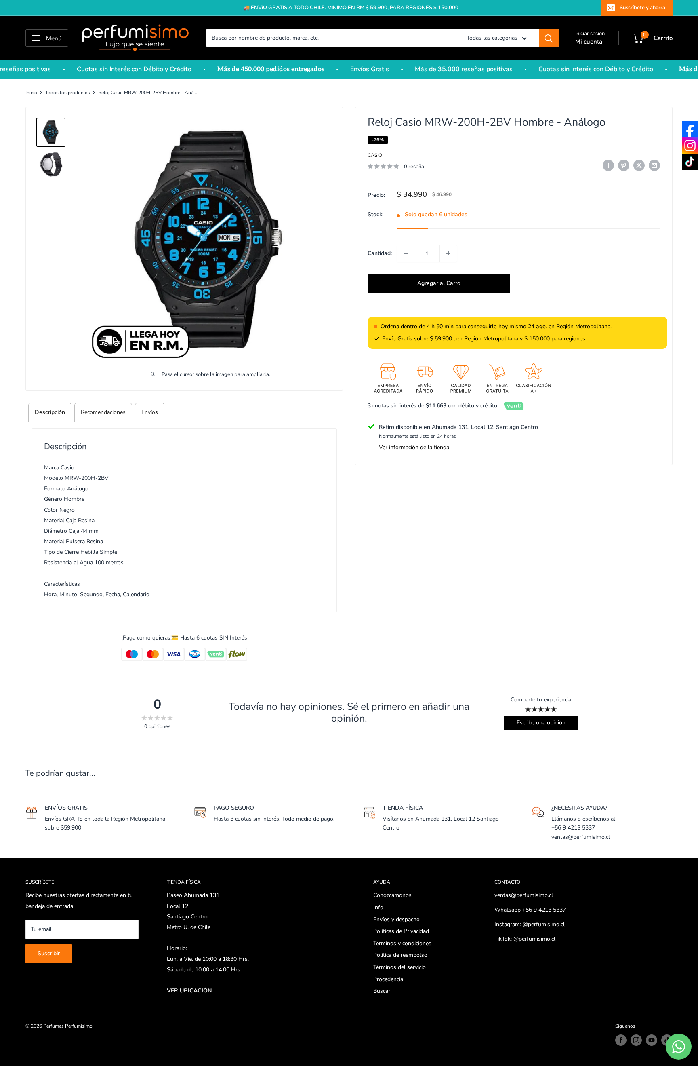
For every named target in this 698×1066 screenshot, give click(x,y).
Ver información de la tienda (414, 447)
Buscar (381, 991)
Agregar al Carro (438, 283)
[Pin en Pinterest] (623, 165)
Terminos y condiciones (402, 943)
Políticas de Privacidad (401, 931)
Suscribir (49, 953)
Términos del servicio (399, 967)
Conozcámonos (392, 895)
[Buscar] (549, 38)
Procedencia (388, 979)
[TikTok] (690, 162)
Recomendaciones (103, 412)
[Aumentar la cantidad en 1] (448, 253)
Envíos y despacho (396, 919)
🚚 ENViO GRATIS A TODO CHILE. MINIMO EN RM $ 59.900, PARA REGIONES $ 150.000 (350, 7)
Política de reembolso (400, 955)
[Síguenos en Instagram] (636, 1040)
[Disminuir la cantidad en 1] (405, 253)
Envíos (149, 412)
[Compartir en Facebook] (608, 165)
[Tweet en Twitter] (639, 165)
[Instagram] (690, 145)
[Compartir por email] (654, 165)
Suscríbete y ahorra (642, 7)
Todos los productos (67, 92)
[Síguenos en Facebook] (621, 1040)
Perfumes (53, 1026)
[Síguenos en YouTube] (651, 1040)
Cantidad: (380, 253)
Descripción (50, 412)
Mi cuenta (588, 42)
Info (378, 907)
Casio (375, 155)
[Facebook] (690, 129)
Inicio (31, 92)
